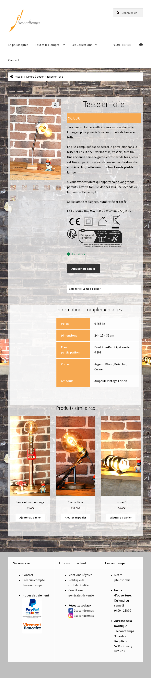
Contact (13, 60)
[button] (55, 105)
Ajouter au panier (83, 269)
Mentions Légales (80, 575)
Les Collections (82, 45)
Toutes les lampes (47, 45)
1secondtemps (84, 610)
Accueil (19, 76)
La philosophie (18, 45)
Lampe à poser (35, 76)
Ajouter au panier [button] (30, 517)
